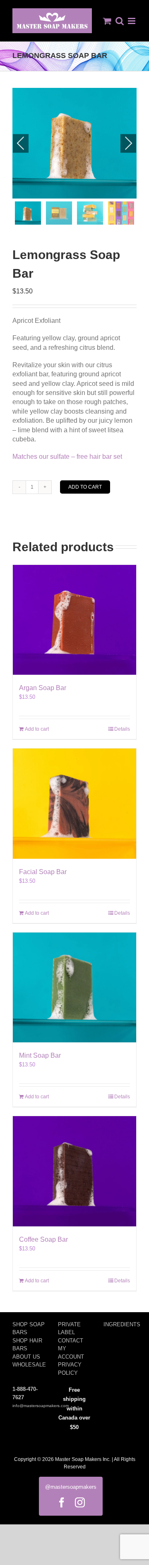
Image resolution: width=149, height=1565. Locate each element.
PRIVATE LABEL (69, 1328)
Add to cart (85, 487)
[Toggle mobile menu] (132, 21)
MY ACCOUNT (71, 1352)
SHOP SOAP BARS (28, 1328)
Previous (21, 143)
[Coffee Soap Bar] (74, 1171)
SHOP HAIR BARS (27, 1344)
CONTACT (70, 1340)
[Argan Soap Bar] (74, 620)
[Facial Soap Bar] (74, 803)
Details (122, 729)
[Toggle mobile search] (119, 21)
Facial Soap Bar (43, 871)
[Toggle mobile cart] (107, 21)
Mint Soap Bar (40, 1055)
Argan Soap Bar (42, 687)
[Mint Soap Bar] (74, 987)
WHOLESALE (29, 1365)
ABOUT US (26, 1357)
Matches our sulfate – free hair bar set (67, 456)
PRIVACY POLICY (70, 1369)
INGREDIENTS (120, 1324)
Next (128, 143)
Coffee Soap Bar (43, 1239)
